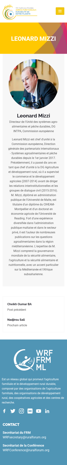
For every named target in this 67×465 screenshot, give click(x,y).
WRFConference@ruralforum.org (26, 450)
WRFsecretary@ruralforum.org (24, 437)
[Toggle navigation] (60, 11)
